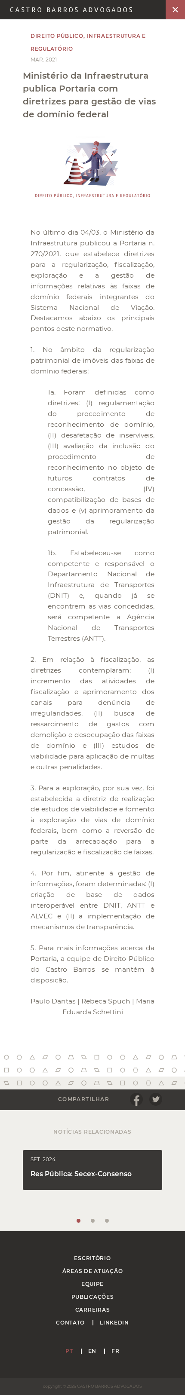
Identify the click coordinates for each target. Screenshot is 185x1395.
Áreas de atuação (92, 1271)
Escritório (92, 1258)
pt (69, 1351)
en (92, 1351)
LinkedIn (114, 1322)
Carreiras (92, 1309)
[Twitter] (155, 1099)
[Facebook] (136, 1099)
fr (115, 1351)
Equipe (92, 1284)
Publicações (92, 1297)
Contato (70, 1322)
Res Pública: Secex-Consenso (81, 1174)
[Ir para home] (71, 9)
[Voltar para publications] (175, 9)
